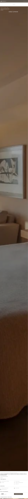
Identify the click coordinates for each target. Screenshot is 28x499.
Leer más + (1, 477)
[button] (18, 494)
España (7, 7)
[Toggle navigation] (27, 1)
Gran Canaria (5, 7)
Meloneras (2, 7)
